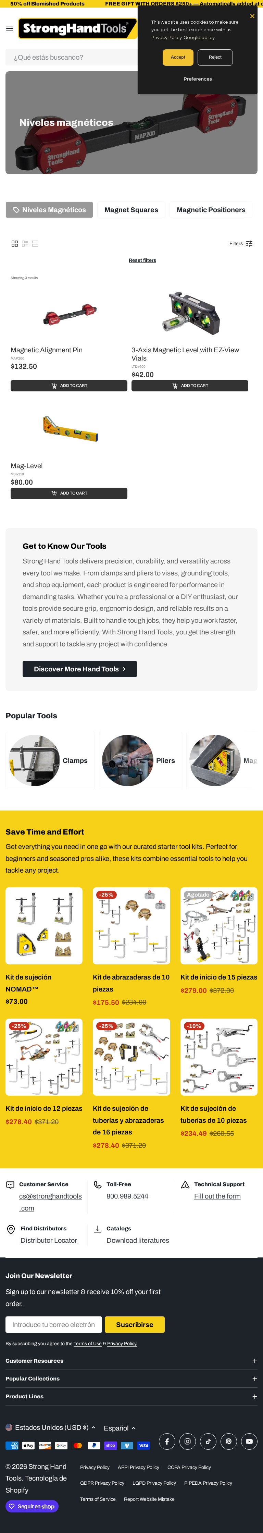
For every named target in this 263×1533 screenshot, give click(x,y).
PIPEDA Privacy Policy (208, 1483)
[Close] (252, 15)
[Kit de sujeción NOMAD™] (44, 925)
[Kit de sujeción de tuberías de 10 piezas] (219, 1057)
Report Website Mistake (149, 1499)
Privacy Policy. (122, 1343)
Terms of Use (88, 1343)
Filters (236, 243)
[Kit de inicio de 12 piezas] (44, 1057)
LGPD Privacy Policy (154, 1483)
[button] (15, 244)
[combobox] (131, 57)
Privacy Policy (95, 1467)
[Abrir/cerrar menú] (9, 28)
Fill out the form (217, 1196)
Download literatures (138, 1240)
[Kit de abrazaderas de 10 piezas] (131, 925)
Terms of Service (98, 1499)
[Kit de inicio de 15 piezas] (219, 925)
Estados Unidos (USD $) (52, 1427)
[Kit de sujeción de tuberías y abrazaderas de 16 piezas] (131, 1057)
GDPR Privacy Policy (102, 1483)
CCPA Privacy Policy (189, 1467)
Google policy (199, 37)
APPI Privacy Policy (138, 1467)
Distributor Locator (49, 1240)
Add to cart (73, 385)
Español (116, 1428)
